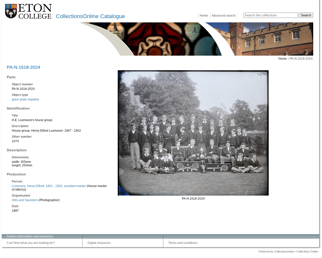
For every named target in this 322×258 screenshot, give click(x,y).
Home (204, 15)
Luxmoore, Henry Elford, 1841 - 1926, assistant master (49, 186)
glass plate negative (25, 99)
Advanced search (223, 15)
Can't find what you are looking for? (31, 243)
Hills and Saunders (25, 200)
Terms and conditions (182, 243)
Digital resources (99, 243)
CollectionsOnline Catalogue (90, 16)
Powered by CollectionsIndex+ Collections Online (288, 251)
